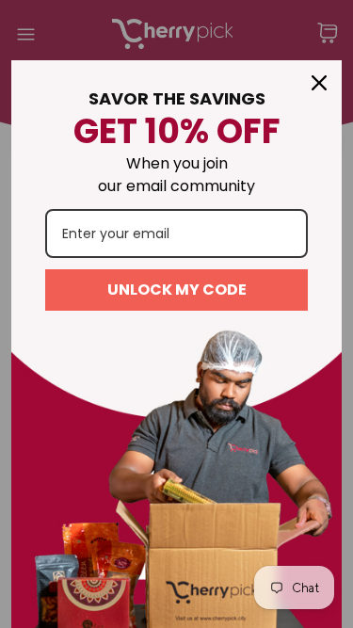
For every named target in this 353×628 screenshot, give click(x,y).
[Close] (319, 82)
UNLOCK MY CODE (177, 289)
